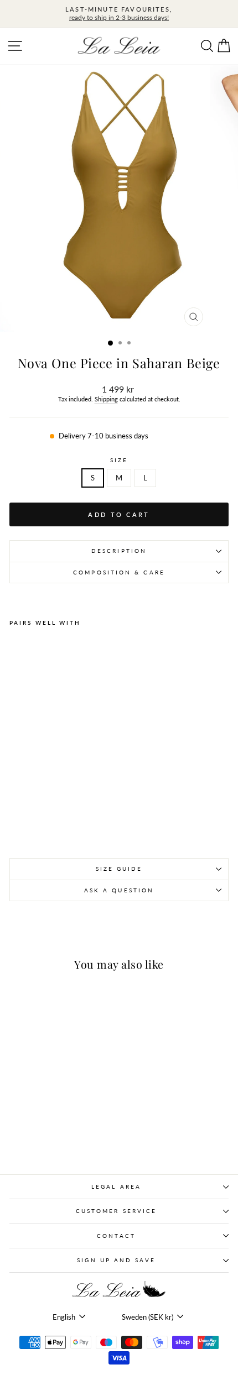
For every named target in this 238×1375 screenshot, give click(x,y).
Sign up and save (116, 1260)
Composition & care (119, 572)
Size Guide (119, 868)
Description (119, 550)
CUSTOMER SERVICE (116, 1210)
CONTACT (116, 1235)
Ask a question (119, 890)
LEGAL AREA (116, 1186)
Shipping (106, 398)
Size (119, 460)
